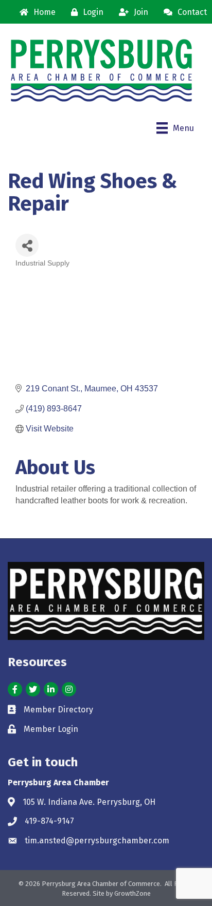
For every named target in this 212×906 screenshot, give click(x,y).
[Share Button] (27, 245)
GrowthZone (132, 893)
